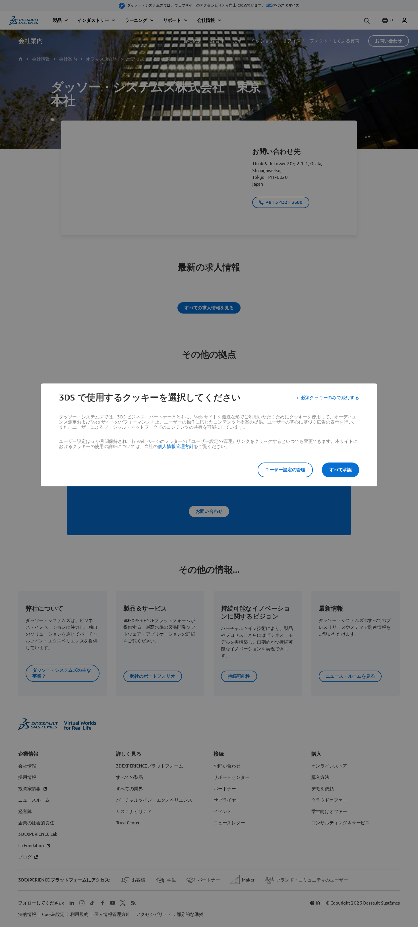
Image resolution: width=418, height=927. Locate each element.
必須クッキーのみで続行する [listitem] (330, 397)
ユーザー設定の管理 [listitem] (285, 470)
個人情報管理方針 (176, 446)
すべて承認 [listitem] (340, 470)
